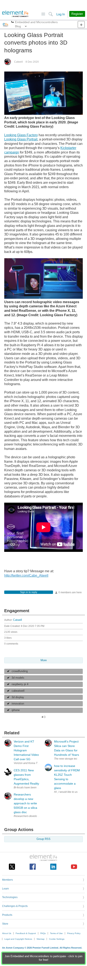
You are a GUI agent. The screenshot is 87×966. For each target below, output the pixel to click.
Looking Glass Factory (21, 135)
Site (43, 14)
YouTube (74, 867)
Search (50, 14)
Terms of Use (56, 933)
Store (5, 923)
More (12, 22)
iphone (16, 710)
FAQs (43, 933)
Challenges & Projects (15, 906)
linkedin (53, 867)
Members (7, 880)
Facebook (33, 867)
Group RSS (43, 839)
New (81, 24)
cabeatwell (18, 690)
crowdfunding (20, 671)
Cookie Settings (56, 939)
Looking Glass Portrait (20, 139)
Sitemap (41, 939)
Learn (5, 888)
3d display (18, 697)
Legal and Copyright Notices (18, 939)
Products (7, 915)
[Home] (15, 14)
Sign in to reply (28, 592)
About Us (6, 933)
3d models (18, 677)
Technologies (10, 897)
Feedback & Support (26, 933)
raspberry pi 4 (20, 684)
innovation (18, 703)
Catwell (18, 61)
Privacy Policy (73, 933)
